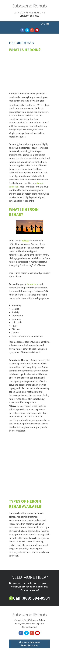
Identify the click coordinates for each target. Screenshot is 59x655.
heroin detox (33, 284)
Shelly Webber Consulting (27, 623)
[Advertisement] (29, 75)
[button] (43, 24)
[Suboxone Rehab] (29, 6)
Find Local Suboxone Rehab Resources (29, 644)
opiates (25, 240)
